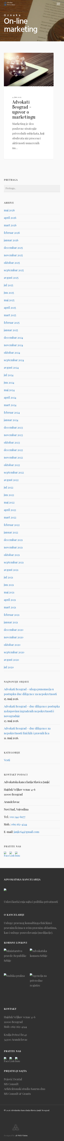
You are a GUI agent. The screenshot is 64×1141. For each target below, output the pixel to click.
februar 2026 (12, 233)
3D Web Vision (21, 1135)
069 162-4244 (19, 824)
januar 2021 (11, 622)
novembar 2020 (13, 637)
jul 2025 (8, 285)
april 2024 (10, 397)
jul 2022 (8, 487)
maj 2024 (9, 390)
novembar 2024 (13, 345)
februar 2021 (11, 615)
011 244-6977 (17, 817)
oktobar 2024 (12, 352)
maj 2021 (9, 592)
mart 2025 (10, 315)
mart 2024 (10, 405)
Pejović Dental (13, 1079)
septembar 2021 (14, 562)
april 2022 (10, 510)
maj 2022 (9, 502)
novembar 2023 (13, 435)
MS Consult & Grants (17, 1094)
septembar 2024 (14, 360)
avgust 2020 (11, 660)
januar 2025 (11, 330)
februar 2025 (11, 322)
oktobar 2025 (12, 263)
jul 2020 (9, 667)
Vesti (13, 57)
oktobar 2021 (12, 555)
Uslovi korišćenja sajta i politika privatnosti (31, 902)
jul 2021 (8, 577)
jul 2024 (8, 375)
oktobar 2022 (12, 465)
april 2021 (10, 600)
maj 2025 (9, 300)
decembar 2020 (13, 630)
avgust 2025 (11, 278)
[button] (58, 3)
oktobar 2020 (12, 645)
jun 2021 (9, 585)
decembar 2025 (13, 248)
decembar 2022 (13, 450)
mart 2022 (10, 517)
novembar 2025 (13, 255)
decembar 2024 (13, 337)
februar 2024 (12, 412)
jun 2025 (9, 292)
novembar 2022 (13, 457)
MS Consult (11, 1084)
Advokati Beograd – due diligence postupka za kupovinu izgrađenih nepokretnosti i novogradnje (32, 711)
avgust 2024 (11, 367)
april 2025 (10, 307)
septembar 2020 (14, 652)
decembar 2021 (13, 540)
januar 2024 (11, 420)
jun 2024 (9, 382)
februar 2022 (12, 525)
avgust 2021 (11, 570)
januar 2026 (11, 240)
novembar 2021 (13, 547)
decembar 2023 (13, 427)
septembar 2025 (14, 270)
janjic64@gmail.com (26, 832)
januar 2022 (11, 532)
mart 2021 (10, 607)
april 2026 (10, 218)
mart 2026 (10, 225)
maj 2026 (9, 210)
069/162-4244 (19, 1027)
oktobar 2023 (12, 442)
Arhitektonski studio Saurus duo (24, 1089)
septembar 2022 (14, 472)
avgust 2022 (11, 480)
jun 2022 (9, 495)
